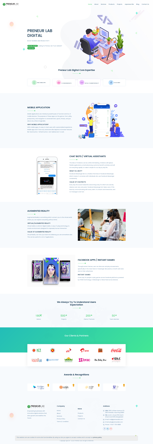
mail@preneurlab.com (116, 419)
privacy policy (97, 437)
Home (90, 4)
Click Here (31, 48)
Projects (119, 4)
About (96, 4)
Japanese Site (129, 4)
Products (111, 4)
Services (103, 4)
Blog (137, 4)
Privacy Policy (61, 419)
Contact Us (145, 4)
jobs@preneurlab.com (116, 422)
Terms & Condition (63, 421)
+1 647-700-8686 (115, 424)
